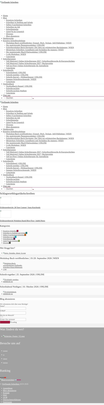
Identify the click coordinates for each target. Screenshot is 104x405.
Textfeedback (8, 84)
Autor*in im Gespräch (15, 31)
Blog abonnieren (12, 36)
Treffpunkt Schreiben (11, 384)
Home (5, 15)
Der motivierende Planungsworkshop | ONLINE (25, 45)
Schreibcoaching (12, 88)
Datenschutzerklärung (12, 400)
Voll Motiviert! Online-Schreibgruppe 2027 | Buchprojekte (29, 63)
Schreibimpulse (12, 29)
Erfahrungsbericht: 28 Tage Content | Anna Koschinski (20, 207)
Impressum (7, 402)
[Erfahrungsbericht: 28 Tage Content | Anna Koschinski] (5, 204)
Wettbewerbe (8, 38)
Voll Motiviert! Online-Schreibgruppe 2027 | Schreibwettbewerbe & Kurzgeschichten (40, 61)
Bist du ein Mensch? (7, 315)
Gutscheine (10, 56)
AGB (5, 397)
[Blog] (7, 380)
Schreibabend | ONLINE (16, 72)
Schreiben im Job (13, 27)
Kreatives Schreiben (14, 20)
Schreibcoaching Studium (16, 91)
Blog (5, 18)
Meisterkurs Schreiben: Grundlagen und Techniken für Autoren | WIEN (35, 50)
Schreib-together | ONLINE (17, 75)
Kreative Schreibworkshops (14, 41)
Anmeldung (7, 388)
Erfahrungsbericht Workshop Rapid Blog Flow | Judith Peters (22, 221)
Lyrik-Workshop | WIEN (16, 54)
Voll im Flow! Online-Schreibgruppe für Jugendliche (27, 66)
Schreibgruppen (9, 59)
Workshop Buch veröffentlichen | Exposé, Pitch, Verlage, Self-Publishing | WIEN (38, 43)
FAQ (5, 395)
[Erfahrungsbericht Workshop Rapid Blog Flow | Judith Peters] (5, 217)
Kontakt (6, 393)
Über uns (6, 95)
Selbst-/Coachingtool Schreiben (18, 25)
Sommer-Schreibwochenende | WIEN (21, 79)
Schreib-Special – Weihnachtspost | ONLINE (24, 77)
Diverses (9, 34)
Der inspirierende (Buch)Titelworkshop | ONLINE (26, 52)
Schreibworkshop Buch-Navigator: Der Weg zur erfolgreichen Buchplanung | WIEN (40, 47)
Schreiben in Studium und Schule (19, 22)
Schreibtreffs (8, 70)
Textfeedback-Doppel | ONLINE (19, 86)
